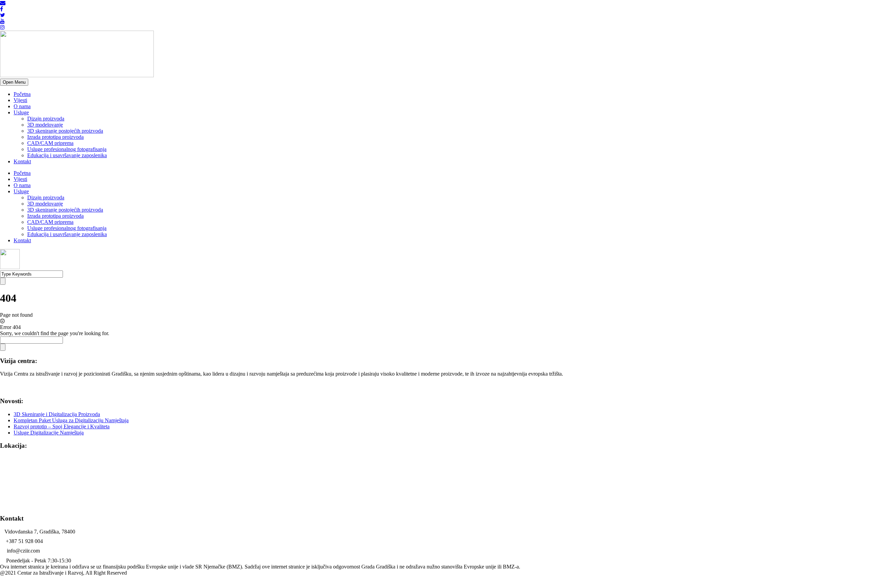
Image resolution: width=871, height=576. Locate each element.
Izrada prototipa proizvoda (55, 137)
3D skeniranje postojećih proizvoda (65, 131)
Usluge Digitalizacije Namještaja (49, 432)
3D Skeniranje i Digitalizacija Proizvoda (57, 414)
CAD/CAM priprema (50, 143)
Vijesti (20, 100)
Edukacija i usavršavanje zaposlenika (67, 155)
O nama (22, 106)
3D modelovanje (45, 125)
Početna (22, 94)
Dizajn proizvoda (45, 118)
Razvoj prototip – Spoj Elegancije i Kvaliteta (62, 426)
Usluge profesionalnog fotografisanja (66, 149)
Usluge (21, 112)
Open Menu (14, 82)
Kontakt (22, 161)
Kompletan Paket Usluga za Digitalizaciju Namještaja (71, 420)
